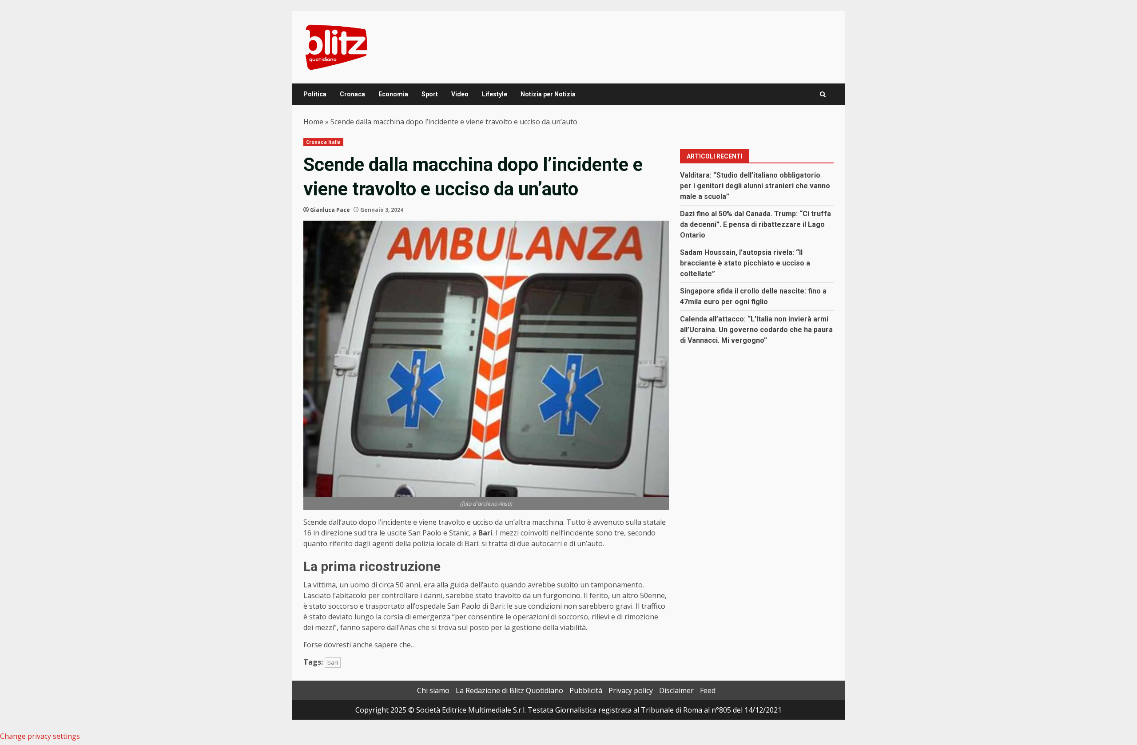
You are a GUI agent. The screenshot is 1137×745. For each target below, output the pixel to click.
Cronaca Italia (323, 142)
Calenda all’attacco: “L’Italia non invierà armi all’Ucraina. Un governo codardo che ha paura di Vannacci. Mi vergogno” (756, 330)
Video (460, 94)
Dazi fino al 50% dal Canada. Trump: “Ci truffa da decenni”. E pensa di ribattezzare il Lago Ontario (755, 224)
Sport (429, 94)
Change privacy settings (40, 736)
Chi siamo (433, 690)
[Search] (823, 94)
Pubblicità (585, 690)
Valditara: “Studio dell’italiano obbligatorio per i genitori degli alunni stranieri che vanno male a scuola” (755, 186)
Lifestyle (494, 94)
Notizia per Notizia (548, 94)
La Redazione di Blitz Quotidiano (509, 690)
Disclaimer (676, 690)
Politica (314, 94)
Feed (708, 690)
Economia (393, 94)
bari (332, 662)
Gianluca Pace (330, 210)
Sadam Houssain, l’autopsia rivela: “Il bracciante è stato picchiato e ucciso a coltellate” (745, 263)
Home (313, 122)
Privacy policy (630, 690)
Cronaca (352, 94)
